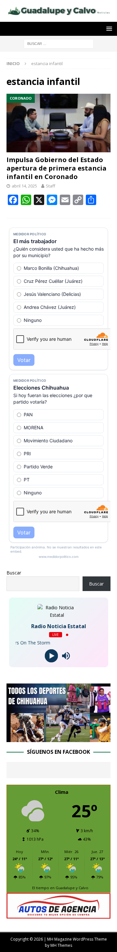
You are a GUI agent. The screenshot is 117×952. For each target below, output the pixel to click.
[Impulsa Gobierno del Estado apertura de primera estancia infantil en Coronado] (58, 123)
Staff (50, 186)
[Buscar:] (59, 43)
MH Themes (61, 945)
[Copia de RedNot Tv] (58, 738)
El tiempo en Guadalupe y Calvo (60, 887)
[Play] (51, 656)
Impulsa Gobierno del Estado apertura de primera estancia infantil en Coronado (56, 168)
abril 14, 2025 (24, 186)
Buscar (13, 573)
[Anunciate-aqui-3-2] (58, 915)
